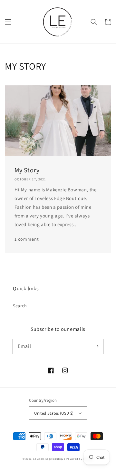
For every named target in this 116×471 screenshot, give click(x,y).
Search (20, 306)
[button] (8, 22)
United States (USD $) (53, 413)
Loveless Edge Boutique (49, 458)
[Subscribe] (96, 346)
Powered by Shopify (80, 458)
